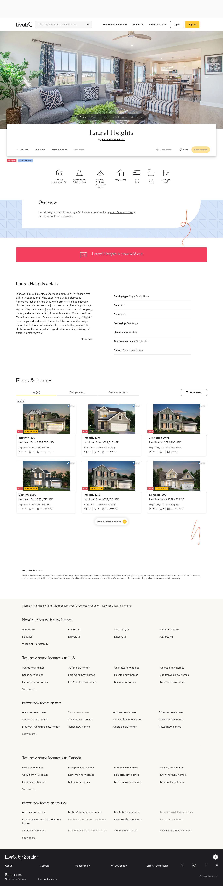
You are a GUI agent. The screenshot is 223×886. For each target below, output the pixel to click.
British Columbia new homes (85, 812)
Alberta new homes (33, 812)
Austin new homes (79, 667)
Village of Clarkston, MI (35, 643)
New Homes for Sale (113, 24)
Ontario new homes (33, 830)
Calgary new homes (171, 767)
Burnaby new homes (126, 767)
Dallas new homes (32, 674)
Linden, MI (120, 636)
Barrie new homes (32, 767)
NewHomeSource (15, 879)
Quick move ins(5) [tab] (118, 392)
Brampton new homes (81, 767)
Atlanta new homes (33, 667)
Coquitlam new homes (35, 774)
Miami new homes (125, 682)
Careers (44, 865)
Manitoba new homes (126, 812)
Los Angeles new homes (82, 682)
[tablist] (111, 392)
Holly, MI (27, 636)
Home (26, 605)
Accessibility (82, 865)
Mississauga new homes (128, 781)
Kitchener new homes (173, 774)
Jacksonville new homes (174, 674)
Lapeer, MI (74, 636)
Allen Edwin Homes (113, 139)
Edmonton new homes (81, 774)
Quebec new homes (126, 830)
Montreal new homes (172, 781)
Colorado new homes (80, 719)
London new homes (33, 781)
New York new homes (172, 682)
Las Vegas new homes (35, 682)
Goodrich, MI (121, 629)
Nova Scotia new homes (128, 819)
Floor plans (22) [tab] (77, 392)
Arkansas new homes (171, 712)
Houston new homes (126, 674)
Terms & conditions (156, 865)
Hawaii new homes (170, 726)
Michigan (38, 605)
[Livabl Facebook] (206, 865)
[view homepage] (24, 24)
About (8, 865)
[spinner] (88, 25)
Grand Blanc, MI (169, 629)
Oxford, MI (166, 636)
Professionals (156, 24)
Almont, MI (28, 629)
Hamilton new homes (126, 774)
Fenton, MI (74, 629)
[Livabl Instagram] (194, 865)
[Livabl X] (182, 865)
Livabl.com (157, 578)
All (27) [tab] (36, 392)
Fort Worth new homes (81, 674)
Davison (67, 216)
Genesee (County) (88, 605)
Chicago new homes (172, 667)
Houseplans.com (48, 879)
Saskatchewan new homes (175, 830)
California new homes (35, 719)
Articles (136, 24)
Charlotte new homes (126, 667)
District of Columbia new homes (41, 726)
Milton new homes (79, 781)
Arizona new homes (124, 712)
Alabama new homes (34, 712)
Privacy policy (118, 865)
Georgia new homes (125, 726)
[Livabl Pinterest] (216, 865)
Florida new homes (79, 726)
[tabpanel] (111, 464)
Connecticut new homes (127, 719)
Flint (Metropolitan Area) (61, 605)
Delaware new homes (171, 719)
